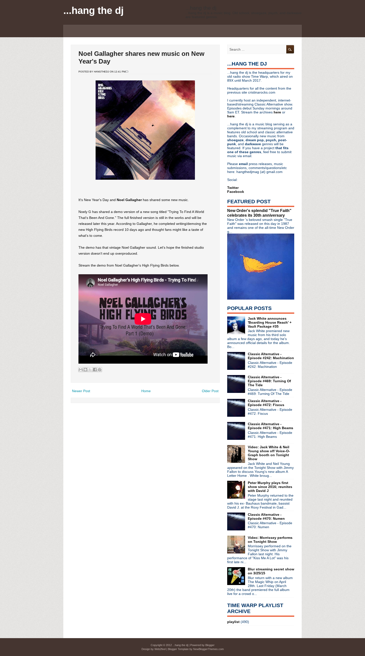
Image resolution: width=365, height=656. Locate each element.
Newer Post (81, 391)
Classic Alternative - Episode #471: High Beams (270, 426)
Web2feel (160, 649)
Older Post (210, 391)
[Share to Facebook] (94, 369)
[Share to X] (90, 369)
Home (146, 391)
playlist (233, 622)
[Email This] (80, 369)
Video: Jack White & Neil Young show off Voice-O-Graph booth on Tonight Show (269, 453)
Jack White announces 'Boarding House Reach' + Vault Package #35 (270, 322)
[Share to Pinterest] (99, 369)
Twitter (233, 188)
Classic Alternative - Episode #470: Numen (266, 516)
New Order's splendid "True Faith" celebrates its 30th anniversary (259, 212)
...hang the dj (93, 10)
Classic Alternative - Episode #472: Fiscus (266, 403)
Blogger (210, 645)
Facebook (235, 192)
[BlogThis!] (85, 369)
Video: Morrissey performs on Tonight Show (270, 540)
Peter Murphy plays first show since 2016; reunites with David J (270, 487)
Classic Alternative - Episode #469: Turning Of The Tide (269, 381)
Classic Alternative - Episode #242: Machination (271, 356)
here (278, 112)
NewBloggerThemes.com (208, 649)
